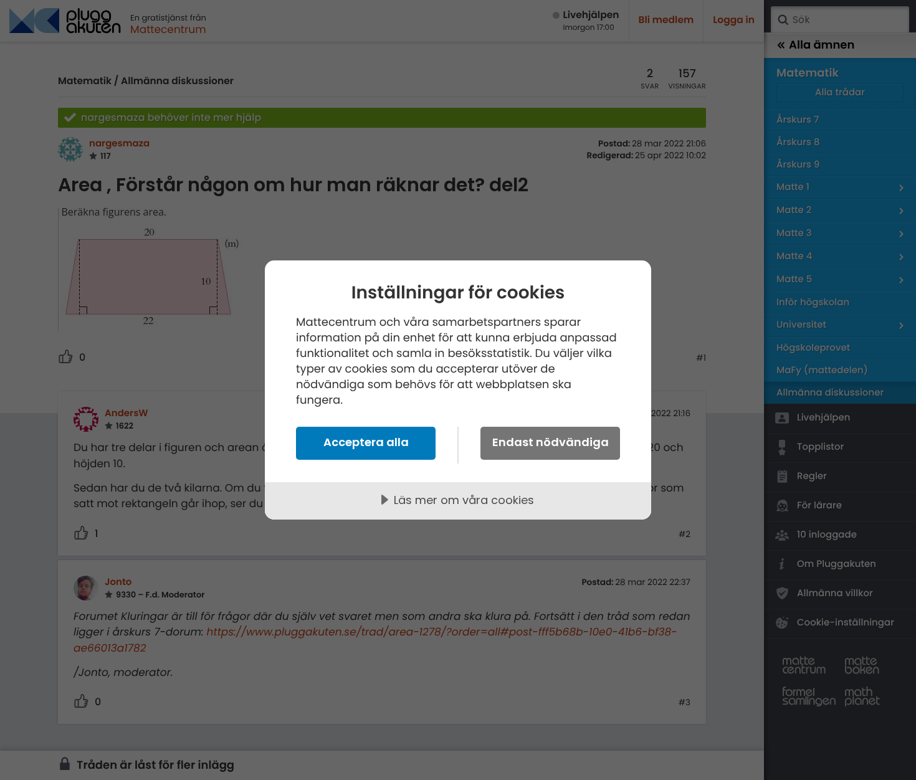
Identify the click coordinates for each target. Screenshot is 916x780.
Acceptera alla (366, 442)
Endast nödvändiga (550, 442)
